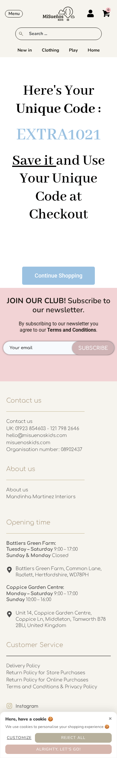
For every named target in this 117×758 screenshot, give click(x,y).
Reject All (73, 737)
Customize (19, 737)
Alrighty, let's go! (58, 749)
